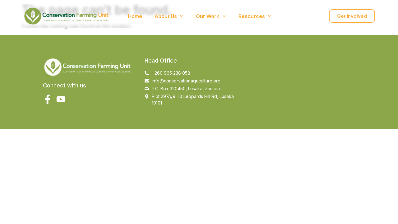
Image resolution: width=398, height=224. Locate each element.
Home (135, 16)
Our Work (207, 16)
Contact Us (297, 16)
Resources (251, 16)
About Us (166, 16)
